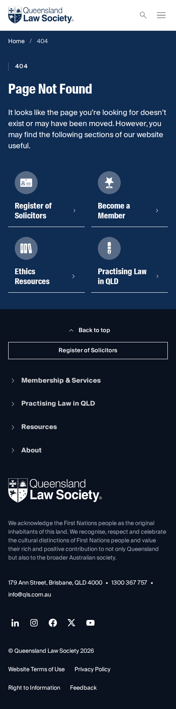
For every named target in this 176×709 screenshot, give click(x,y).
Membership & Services (61, 380)
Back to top (94, 330)
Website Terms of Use (36, 670)
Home (16, 41)
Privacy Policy (92, 670)
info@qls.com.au (29, 595)
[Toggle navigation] (161, 15)
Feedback (83, 688)
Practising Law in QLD (58, 403)
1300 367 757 (129, 583)
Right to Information (34, 688)
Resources (39, 427)
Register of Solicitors (88, 351)
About (31, 450)
